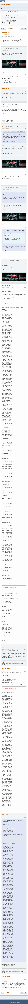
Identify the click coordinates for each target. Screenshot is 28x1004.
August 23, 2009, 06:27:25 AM (7, 287)
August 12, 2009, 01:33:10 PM (7, 189)
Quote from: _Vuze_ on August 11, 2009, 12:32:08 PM (14, 131)
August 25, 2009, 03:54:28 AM (7, 671)
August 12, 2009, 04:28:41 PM (7, 227)
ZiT (17, 15)
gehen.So (8, 148)
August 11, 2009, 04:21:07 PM (7, 128)
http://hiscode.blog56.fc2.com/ (9, 82)
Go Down (3, 28)
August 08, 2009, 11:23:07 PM (7, 50)
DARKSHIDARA (6, 285)
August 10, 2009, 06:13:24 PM (7, 90)
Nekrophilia (5, 32)
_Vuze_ (4, 104)
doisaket (4, 172)
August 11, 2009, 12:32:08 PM (7, 106)
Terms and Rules (13, 1001)
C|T (3, 48)
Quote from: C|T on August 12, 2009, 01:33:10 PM (14, 230)
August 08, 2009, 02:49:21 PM (7, 34)
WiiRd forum (5, 5)
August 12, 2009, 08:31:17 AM (7, 174)
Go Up (2, 992)
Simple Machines (17, 1002)
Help (8, 1001)
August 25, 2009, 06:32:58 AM (7, 979)
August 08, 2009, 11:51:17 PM (7, 74)
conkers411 (5, 647)
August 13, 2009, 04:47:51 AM (7, 262)
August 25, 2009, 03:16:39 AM (7, 649)
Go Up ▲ (19, 1001)
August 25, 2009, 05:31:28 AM (7, 816)
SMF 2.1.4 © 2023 (11, 1002)
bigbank (4, 72)
